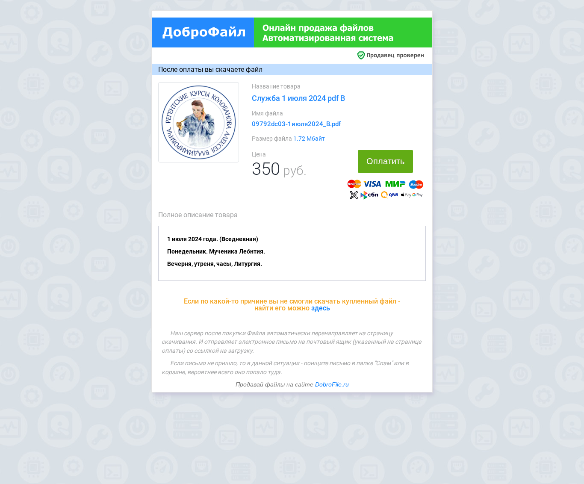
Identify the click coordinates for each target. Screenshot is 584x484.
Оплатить (385, 161)
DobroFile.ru (332, 384)
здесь (320, 308)
